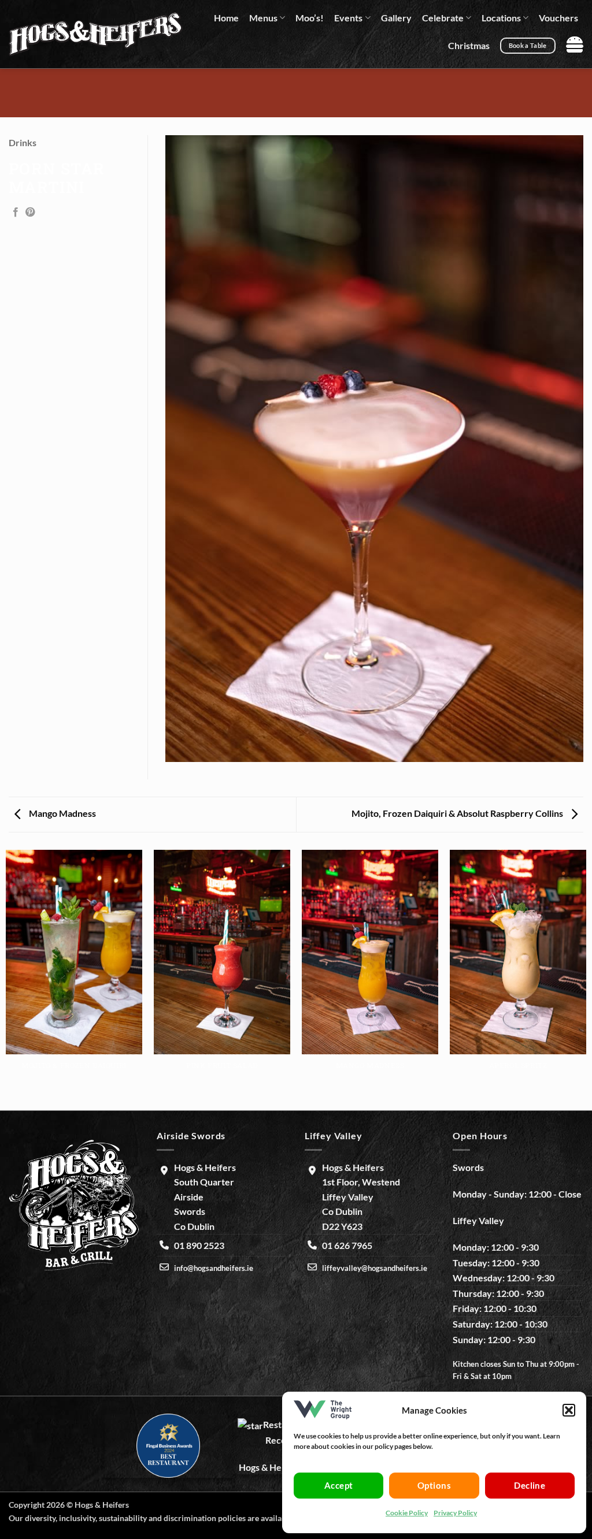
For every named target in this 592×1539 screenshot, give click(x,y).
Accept (338, 1485)
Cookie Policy (407, 1512)
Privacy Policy (455, 1512)
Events (348, 17)
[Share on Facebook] (15, 212)
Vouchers (558, 17)
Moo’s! (309, 17)
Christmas (469, 45)
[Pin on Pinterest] (30, 212)
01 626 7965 (347, 1245)
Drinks (22, 142)
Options (434, 1485)
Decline (529, 1485)
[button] (569, 1410)
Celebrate (443, 17)
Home (226, 17)
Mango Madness (61, 813)
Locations (501, 17)
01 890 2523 (199, 1245)
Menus (263, 17)
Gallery (396, 17)
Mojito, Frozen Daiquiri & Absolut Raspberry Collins (458, 813)
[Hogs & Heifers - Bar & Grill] (96, 34)
